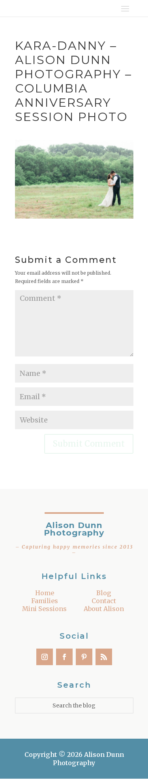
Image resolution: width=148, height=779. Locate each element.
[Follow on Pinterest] (84, 657)
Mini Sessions (44, 609)
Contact (104, 601)
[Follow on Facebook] (64, 657)
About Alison (104, 609)
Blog (103, 593)
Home (44, 593)
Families (44, 601)
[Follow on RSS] (104, 657)
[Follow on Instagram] (44, 657)
